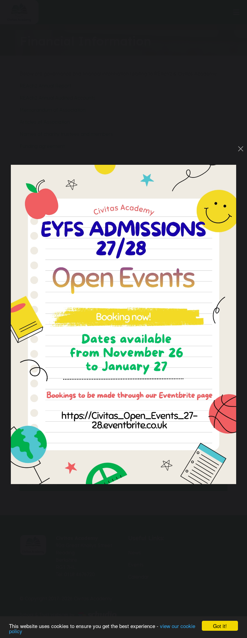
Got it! (220, 626)
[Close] (241, 149)
